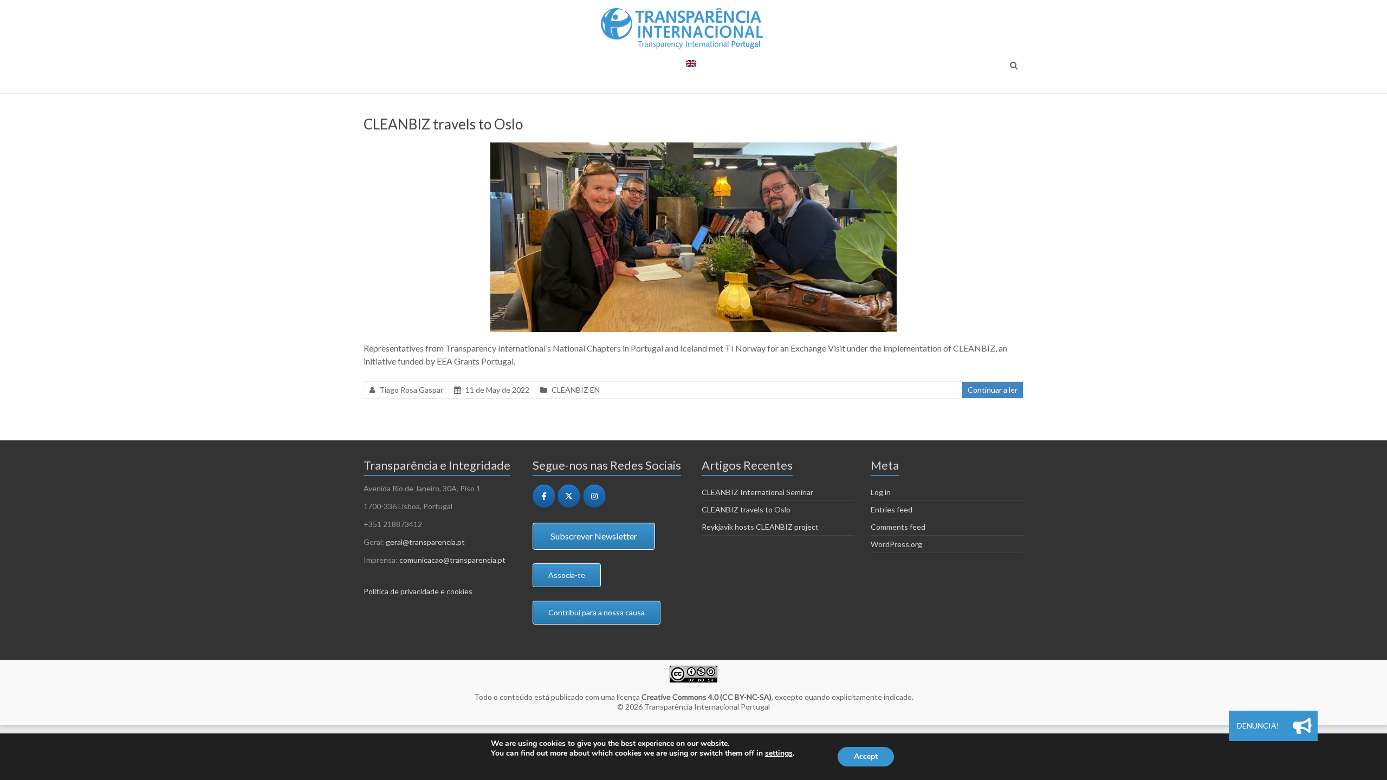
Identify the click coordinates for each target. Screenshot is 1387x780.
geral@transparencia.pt (425, 542)
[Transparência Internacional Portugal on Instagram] (594, 496)
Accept (866, 756)
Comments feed (898, 526)
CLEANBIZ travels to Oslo (443, 124)
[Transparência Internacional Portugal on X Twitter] (569, 496)
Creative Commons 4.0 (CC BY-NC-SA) (706, 696)
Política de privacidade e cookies (418, 591)
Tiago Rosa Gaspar (411, 389)
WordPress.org (896, 544)
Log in (881, 492)
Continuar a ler (992, 389)
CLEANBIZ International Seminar (757, 492)
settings (779, 753)
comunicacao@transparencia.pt (452, 559)
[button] (1302, 726)
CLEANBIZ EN (576, 389)
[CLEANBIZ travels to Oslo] (693, 147)
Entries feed (891, 509)
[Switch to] (691, 68)
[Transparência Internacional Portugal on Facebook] (544, 496)
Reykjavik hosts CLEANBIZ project (760, 526)
